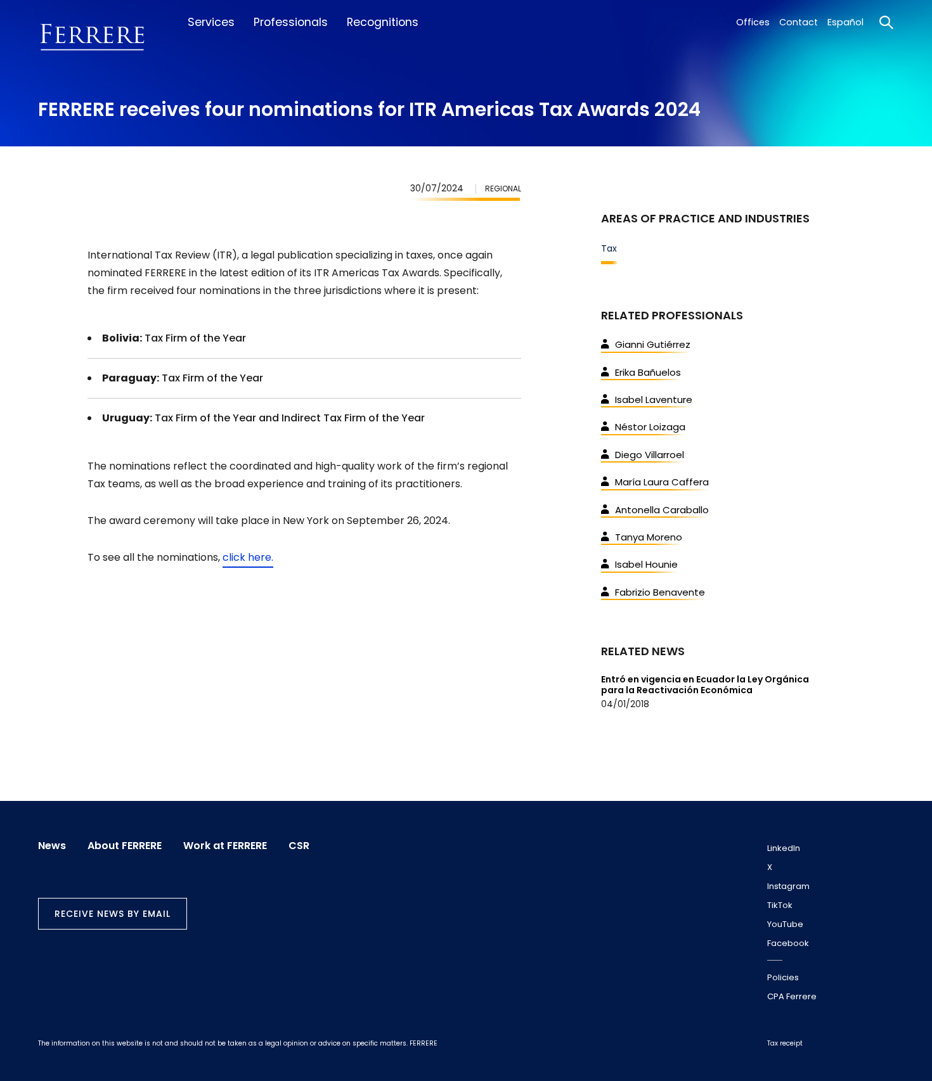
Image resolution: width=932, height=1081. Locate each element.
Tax (609, 248)
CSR (298, 846)
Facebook (788, 943)
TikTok (780, 905)
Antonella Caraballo (662, 509)
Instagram (788, 886)
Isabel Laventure (653, 399)
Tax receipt (785, 1043)
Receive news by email (113, 913)
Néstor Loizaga (650, 426)
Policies (783, 977)
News (52, 846)
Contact (798, 22)
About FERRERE (124, 846)
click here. (248, 557)
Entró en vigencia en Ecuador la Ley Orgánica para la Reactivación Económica (705, 684)
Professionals (291, 22)
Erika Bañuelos (648, 372)
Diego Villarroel (649, 454)
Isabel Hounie (646, 564)
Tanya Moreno (648, 537)
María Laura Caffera (662, 482)
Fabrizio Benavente (660, 592)
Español (845, 22)
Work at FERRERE (225, 846)
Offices (753, 22)
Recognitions (382, 22)
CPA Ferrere (792, 996)
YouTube (785, 924)
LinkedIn (783, 848)
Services (211, 22)
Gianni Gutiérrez (652, 344)
